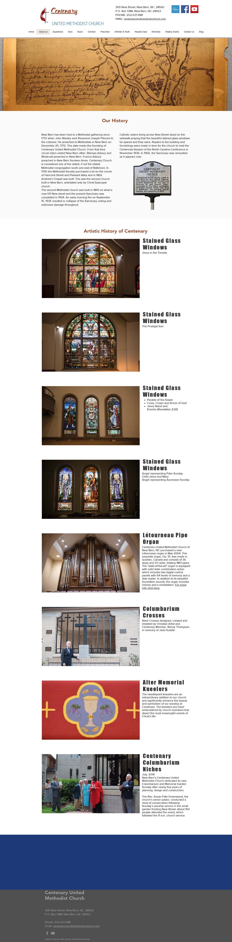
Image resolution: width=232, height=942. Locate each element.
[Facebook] (185, 9)
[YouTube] (194, 9)
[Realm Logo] (175, 9)
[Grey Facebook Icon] (47, 933)
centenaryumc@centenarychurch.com (145, 18)
